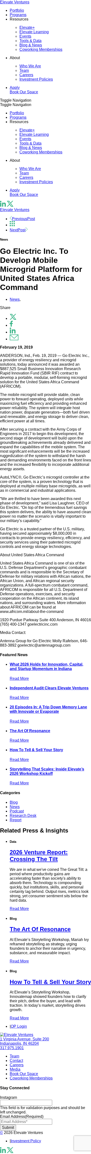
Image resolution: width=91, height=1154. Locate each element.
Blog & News (30, 45)
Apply (15, 87)
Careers (26, 75)
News (15, 299)
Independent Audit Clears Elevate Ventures (49, 688)
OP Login (19, 1026)
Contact (16, 1060)
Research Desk (23, 815)
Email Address (21, 1116)
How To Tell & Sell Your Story (36, 750)
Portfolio (17, 10)
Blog (14, 802)
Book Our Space (24, 92)
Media (15, 1069)
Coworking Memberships (40, 49)
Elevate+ (27, 27)
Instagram (8, 1097)
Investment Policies (36, 79)
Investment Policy (26, 1141)
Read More (19, 678)
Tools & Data (30, 41)
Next (17, 230)
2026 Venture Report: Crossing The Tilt (39, 855)
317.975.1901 (12, 1048)
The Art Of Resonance (30, 731)
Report (15, 820)
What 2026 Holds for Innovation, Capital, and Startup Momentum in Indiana (46, 666)
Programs (18, 15)
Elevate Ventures (14, 2)
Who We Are (30, 66)
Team (24, 70)
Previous (23, 219)
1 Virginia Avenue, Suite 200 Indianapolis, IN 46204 (24, 1041)
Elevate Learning (34, 32)
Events (25, 36)
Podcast (17, 811)
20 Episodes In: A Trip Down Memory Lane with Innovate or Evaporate (48, 709)
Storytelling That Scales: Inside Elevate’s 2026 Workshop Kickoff (47, 771)
